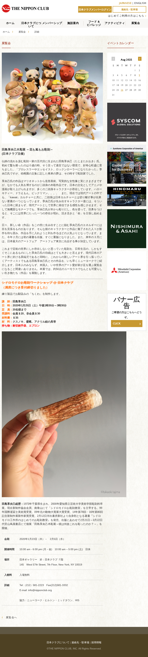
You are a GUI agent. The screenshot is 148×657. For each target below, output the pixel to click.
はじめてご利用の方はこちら (126, 15)
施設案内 (73, 23)
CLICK (127, 323)
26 (122, 90)
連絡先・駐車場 (129, 9)
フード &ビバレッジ (94, 23)
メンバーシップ (52, 23)
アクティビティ (115, 23)
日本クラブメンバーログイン (95, 9)
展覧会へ (9, 617)
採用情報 (96, 642)
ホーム (10, 23)
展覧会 (135, 23)
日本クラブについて (31, 24)
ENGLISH (140, 3)
